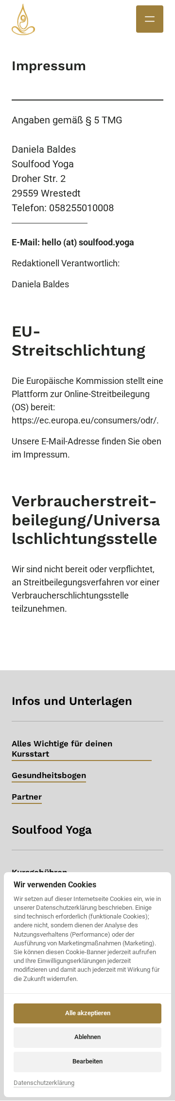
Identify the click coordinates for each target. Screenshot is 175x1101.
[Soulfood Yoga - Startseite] (23, 19)
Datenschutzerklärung (44, 1083)
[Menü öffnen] (149, 19)
